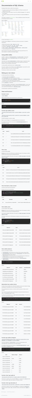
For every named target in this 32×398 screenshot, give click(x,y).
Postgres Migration (27, 395)
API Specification (4, 395)
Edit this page (3, 391)
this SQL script (12, 17)
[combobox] (28, 1)
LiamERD (11, 39)
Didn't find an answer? (10, 391)
